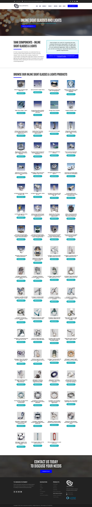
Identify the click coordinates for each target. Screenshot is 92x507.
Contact (64, 6)
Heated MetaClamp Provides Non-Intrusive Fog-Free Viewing (71, 381)
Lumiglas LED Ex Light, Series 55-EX (38, 194)
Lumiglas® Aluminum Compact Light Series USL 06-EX (21, 277)
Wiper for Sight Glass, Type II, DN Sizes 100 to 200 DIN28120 (71, 90)
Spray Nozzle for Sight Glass (38, 89)
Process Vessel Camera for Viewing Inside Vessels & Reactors (37, 152)
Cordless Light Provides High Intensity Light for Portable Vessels (54, 339)
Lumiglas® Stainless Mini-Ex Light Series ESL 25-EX (71, 256)
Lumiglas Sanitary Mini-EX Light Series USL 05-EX (54, 360)
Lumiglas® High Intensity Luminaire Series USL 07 (54, 318)
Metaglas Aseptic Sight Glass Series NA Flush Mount (71, 360)
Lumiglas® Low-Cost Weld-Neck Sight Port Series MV (71, 401)
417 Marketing (49, 505)
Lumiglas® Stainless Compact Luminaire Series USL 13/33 (54, 298)
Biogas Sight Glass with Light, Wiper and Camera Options (21, 152)
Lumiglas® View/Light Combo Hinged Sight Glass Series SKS (37, 422)
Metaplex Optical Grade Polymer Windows (21, 256)
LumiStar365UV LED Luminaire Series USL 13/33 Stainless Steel (71, 194)
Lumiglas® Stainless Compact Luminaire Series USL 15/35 (70, 298)
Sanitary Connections (57, 495)
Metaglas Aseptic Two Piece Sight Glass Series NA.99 (21, 443)
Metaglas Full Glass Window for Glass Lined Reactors (54, 381)
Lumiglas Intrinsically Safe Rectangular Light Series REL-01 (54, 194)
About (40, 6)
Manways (55, 487)
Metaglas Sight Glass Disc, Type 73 (54, 173)
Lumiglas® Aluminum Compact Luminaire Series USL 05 (21, 318)
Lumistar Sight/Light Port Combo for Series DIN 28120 (37, 339)
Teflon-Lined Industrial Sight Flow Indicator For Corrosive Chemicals (71, 215)
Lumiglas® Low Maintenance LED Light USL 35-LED (21, 339)
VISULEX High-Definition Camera (54, 152)
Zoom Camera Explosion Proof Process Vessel (71, 152)
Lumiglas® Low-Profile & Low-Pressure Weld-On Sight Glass (54, 401)
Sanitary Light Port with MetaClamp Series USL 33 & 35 (38, 360)
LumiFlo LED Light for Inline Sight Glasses (21, 214)
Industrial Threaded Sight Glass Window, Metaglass (71, 173)
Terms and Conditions (44, 495)
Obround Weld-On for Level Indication (54, 442)
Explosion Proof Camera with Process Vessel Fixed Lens (21, 173)
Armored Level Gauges (54, 131)
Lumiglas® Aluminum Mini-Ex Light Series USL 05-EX (54, 256)
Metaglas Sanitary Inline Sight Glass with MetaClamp (21, 381)
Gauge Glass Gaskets (54, 110)
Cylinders (55, 486)
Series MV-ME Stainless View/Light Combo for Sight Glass (71, 422)
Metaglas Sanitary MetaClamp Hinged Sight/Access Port (38, 381)
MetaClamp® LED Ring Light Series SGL (21, 90)
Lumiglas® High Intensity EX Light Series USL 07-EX (54, 277)
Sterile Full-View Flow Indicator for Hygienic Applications (37, 259)
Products (49, 6)
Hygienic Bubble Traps (70, 110)
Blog (41, 489)
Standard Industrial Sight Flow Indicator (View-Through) (71, 235)
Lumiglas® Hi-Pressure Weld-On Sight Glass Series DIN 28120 (37, 401)
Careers (60, 6)
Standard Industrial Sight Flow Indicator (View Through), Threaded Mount (54, 235)
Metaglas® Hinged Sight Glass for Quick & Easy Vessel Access (21, 422)
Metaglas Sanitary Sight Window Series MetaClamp (54, 422)
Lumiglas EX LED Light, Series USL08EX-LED (21, 194)
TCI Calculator (42, 491)
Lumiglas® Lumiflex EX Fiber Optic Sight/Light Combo (21, 297)
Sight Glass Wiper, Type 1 (21, 110)
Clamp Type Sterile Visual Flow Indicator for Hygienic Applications (21, 132)
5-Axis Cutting (55, 497)
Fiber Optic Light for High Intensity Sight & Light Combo (71, 318)
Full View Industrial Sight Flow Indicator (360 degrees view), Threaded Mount (21, 235)
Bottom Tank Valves (57, 491)
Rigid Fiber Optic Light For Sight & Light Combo (71, 339)
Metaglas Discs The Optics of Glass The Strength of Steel (21, 360)
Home (37, 6)
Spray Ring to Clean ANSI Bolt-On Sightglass (54, 90)
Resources (44, 6)
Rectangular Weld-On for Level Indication (37, 442)
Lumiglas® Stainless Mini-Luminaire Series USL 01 (37, 297)
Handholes (55, 489)
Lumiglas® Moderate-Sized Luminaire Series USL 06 (37, 318)
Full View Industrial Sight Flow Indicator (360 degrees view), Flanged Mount (38, 235)
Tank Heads (55, 484)
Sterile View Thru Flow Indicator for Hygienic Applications (37, 132)
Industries (55, 6)
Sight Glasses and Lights (57, 493)
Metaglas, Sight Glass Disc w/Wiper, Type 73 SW (37, 173)
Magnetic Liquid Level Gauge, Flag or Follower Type (71, 132)
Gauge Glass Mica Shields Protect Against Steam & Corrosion (37, 111)
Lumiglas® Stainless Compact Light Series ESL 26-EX (38, 277)
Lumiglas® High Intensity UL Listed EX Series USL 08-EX (71, 277)
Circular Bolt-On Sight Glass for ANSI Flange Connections (21, 401)
